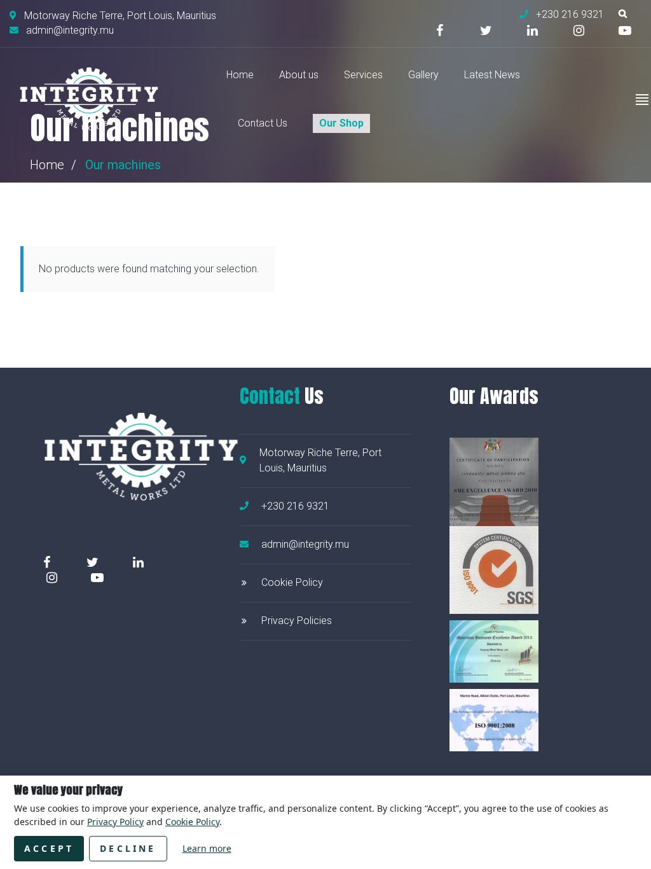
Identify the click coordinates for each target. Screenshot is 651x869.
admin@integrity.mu (305, 544)
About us (299, 75)
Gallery (423, 75)
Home (240, 75)
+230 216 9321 (295, 506)
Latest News (492, 75)
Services (363, 75)
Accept (49, 848)
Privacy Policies (296, 621)
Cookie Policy (292, 582)
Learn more (206, 848)
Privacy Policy (115, 822)
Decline (128, 848)
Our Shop (341, 123)
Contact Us (262, 123)
